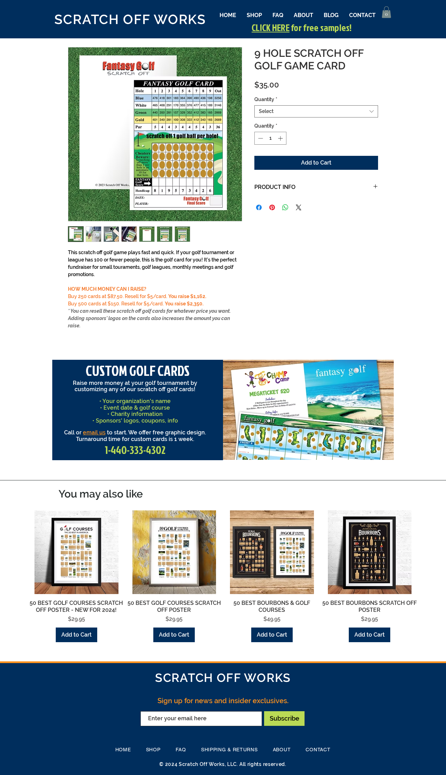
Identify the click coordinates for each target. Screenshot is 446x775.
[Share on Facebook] (259, 207)
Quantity (265, 99)
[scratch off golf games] (313, 451)
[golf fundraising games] (328, 451)
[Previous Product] (18, 552)
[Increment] (281, 138)
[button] (386, 12)
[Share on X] (298, 207)
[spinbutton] (270, 138)
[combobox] (316, 111)
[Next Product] (428, 552)
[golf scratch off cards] (281, 451)
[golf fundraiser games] (298, 451)
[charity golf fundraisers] (336, 451)
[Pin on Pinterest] (272, 207)
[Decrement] (259, 138)
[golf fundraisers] (289, 451)
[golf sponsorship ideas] (321, 451)
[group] (223, 576)
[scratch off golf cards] (273, 451)
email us (94, 432)
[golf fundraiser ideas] (305, 451)
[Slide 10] (344, 451)
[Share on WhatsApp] (285, 207)
